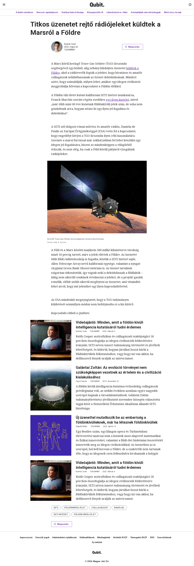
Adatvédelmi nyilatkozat (64, 537)
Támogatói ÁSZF (138, 537)
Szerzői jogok (42, 537)
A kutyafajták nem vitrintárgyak (146, 12)
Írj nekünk (97, 542)
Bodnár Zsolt (70, 44)
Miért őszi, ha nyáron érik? (176, 12)
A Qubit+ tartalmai (24, 12)
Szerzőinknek (164, 537)
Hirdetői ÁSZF (120, 537)
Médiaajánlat (103, 537)
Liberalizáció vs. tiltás (117, 12)
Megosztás (133, 47)
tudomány (69, 50)
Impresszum (26, 537)
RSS (152, 537)
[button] (56, 507)
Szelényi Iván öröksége (72, 12)
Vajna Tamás (81, 381)
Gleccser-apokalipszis (47, 12)
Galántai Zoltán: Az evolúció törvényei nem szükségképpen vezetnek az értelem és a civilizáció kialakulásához (118, 372)
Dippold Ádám (81, 426)
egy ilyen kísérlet (117, 100)
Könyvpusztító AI (95, 12)
